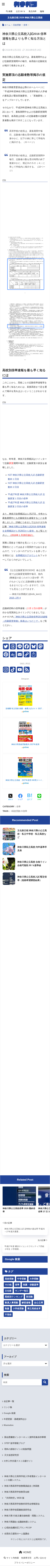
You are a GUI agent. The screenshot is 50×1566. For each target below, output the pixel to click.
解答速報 (26, 1302)
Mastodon (8, 1425)
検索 (10, 11)
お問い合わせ (40, 1558)
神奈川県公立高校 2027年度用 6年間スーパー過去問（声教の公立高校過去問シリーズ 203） (25, 780)
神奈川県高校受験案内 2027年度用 (25, 744)
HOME (26, 1552)
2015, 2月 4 (15, 598)
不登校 (8, 1314)
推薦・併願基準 (30, 1285)
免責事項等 (26, 1558)
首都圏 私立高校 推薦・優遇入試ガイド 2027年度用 (25, 708)
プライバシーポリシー (24, 1563)
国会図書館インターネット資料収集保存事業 (25, 1437)
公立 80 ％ (20, 11)
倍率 (18, 806)
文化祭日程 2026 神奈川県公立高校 (25, 17)
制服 (7, 1308)
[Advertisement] (25, 208)
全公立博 (38, 1302)
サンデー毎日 (21, 1291)
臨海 (42, 11)
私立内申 (32, 11)
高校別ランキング (14, 1296)
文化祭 (8, 1291)
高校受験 (16, 811)
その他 (8, 1285)
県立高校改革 (34, 1308)
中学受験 (21, 1279)
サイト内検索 (12, 1558)
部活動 (29, 1296)
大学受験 (34, 1279)
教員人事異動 (11, 1302)
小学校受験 (18, 1308)
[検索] (45, 1382)
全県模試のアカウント (27, 555)
